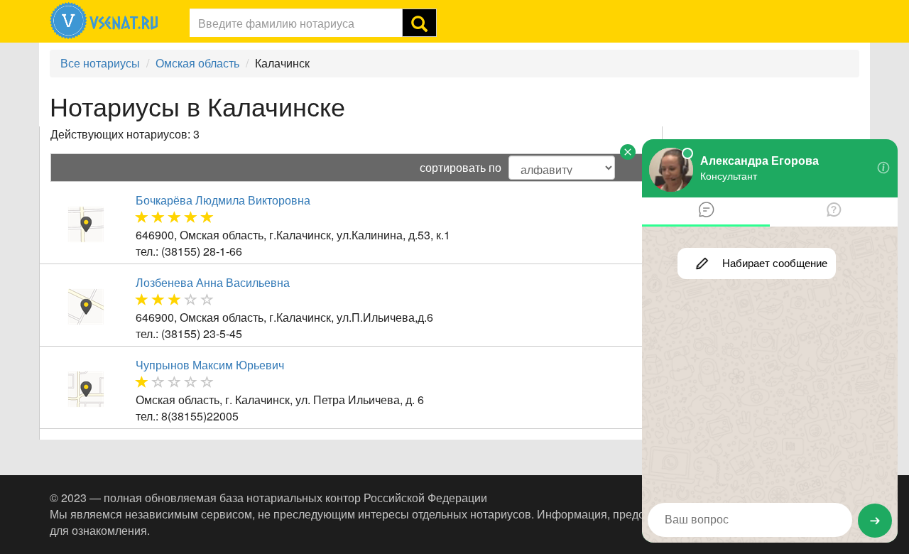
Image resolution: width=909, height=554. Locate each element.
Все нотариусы (100, 63)
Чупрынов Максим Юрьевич (210, 365)
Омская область (197, 63)
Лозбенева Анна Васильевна (213, 282)
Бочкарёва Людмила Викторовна (223, 200)
